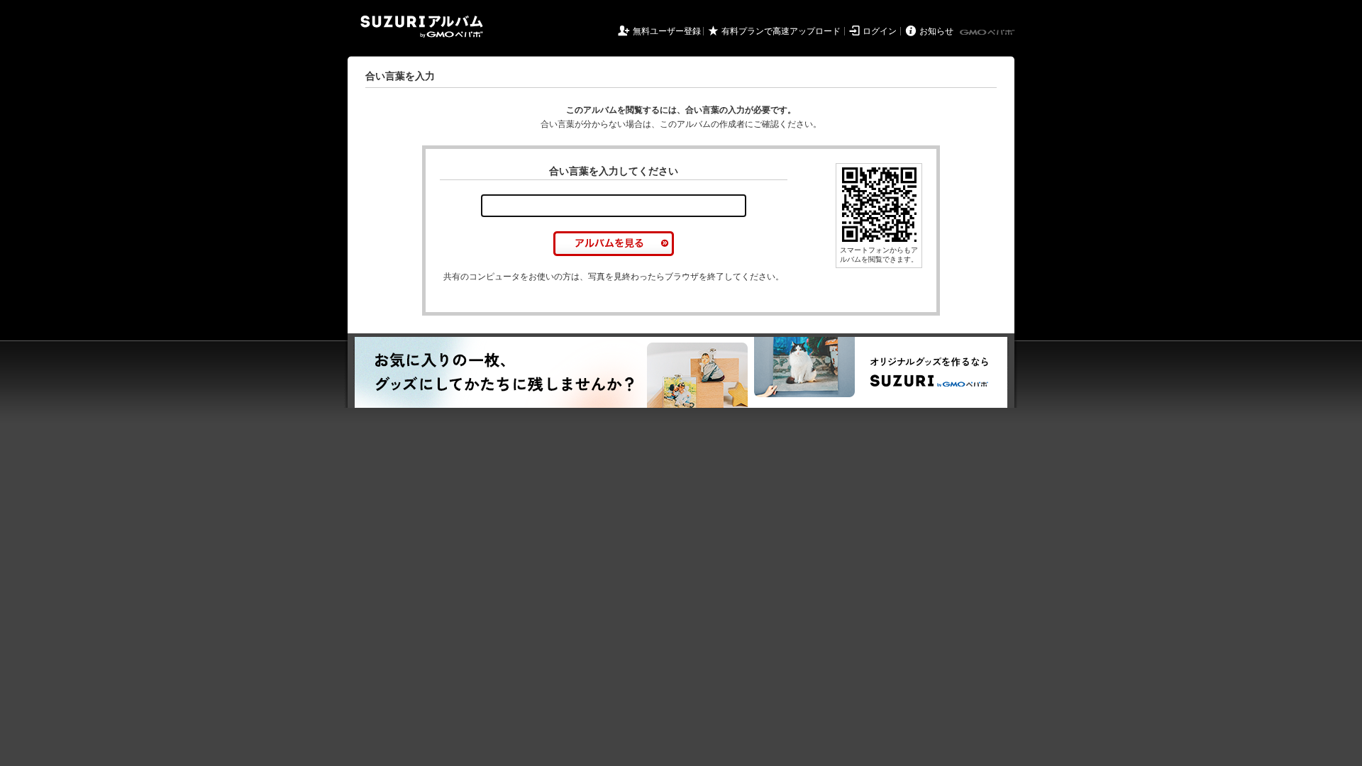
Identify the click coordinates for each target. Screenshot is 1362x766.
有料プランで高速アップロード (781, 31)
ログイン (880, 31)
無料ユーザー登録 (667, 31)
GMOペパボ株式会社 (988, 33)
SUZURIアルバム (422, 26)
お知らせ (936, 31)
